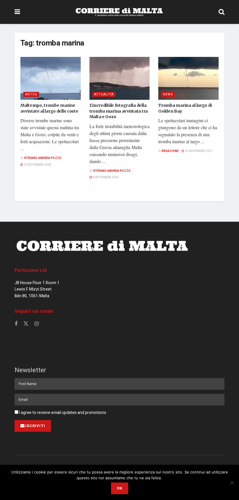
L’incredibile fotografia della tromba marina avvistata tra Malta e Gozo (118, 111)
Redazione (170, 151)
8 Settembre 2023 (105, 177)
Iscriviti (35, 426)
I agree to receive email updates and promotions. (62, 413)
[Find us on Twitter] (26, 324)
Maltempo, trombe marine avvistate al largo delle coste (49, 108)
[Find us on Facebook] (16, 324)
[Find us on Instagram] (36, 324)
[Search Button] (221, 12)
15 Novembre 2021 (198, 151)
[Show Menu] (17, 12)
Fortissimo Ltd (31, 270)
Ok (119, 488)
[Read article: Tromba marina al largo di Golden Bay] (188, 78)
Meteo (31, 94)
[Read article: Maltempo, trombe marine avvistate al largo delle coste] (50, 78)
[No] (232, 482)
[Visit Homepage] (119, 12)
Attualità (104, 94)
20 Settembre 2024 (37, 165)
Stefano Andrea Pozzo (42, 158)
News (168, 94)
